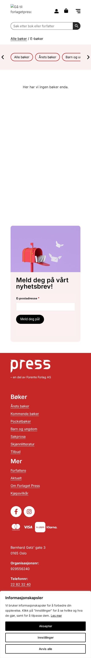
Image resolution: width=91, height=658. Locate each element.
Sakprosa (18, 436)
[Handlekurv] (67, 10)
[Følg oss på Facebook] (16, 511)
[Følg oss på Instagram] (29, 511)
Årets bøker (20, 406)
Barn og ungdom (24, 429)
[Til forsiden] (21, 11)
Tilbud (16, 452)
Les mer (56, 615)
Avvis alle (45, 649)
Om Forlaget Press (25, 486)
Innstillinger (46, 637)
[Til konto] (56, 11)
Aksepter (45, 626)
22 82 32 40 (21, 584)
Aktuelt (16, 478)
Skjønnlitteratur (22, 444)
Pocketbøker (21, 421)
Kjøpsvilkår (19, 493)
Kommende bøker (25, 414)
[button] (78, 11)
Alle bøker (19, 38)
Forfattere (18, 470)
